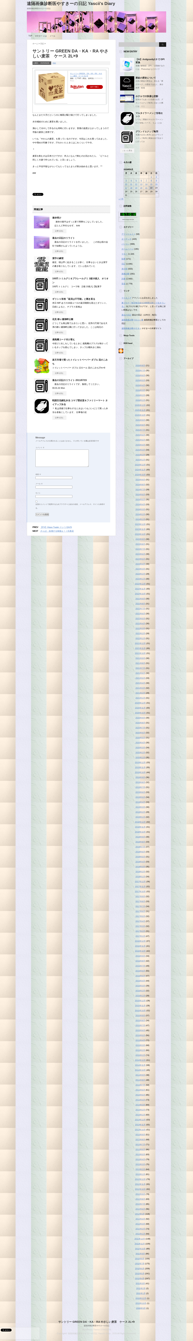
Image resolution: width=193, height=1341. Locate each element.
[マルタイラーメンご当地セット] (127, 124)
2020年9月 (140, 718)
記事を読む (59, 231)
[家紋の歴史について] (127, 89)
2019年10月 (140, 772)
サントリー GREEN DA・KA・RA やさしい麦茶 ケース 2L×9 (96, 1321)
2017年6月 (140, 911)
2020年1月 (140, 757)
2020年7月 (140, 728)
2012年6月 (140, 1209)
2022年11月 (140, 589)
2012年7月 (140, 1204)
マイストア (126, 298)
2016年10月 (140, 951)
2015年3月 (140, 1045)
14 (146, 184)
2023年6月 (140, 554)
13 (141, 184)
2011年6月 (139, 1268)
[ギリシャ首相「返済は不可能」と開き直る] (41, 311)
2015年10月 (140, 1010)
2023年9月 (140, 539)
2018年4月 (140, 862)
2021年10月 (140, 653)
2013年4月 (140, 1159)
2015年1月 (140, 1055)
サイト (38, 493)
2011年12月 (140, 1239)
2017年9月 (140, 896)
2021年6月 (140, 673)
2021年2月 (140, 693)
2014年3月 (140, 1105)
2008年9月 (141, 1308)
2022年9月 (140, 599)
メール (52, 36)
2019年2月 (140, 812)
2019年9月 (140, 777)
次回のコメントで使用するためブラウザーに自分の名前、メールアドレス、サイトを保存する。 (70, 506)
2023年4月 (140, 564)
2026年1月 (140, 400)
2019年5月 (140, 797)
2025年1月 (140, 460)
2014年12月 (140, 1060)
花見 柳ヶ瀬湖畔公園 (62, 319)
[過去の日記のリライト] (41, 247)
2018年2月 (140, 871)
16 (156, 184)
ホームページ (127, 249)
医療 (123, 259)
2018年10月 (140, 832)
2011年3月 (140, 1283)
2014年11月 (140, 1065)
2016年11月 (140, 946)
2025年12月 (140, 405)
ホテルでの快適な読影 (147, 96)
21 (146, 188)
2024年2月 (140, 514)
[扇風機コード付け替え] (41, 352)
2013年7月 (140, 1144)
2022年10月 (140, 594)
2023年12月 (140, 524)
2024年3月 (140, 509)
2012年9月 (140, 1194)
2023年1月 (140, 579)
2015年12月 (140, 1000)
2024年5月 (140, 499)
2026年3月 (140, 390)
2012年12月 (140, 1179)
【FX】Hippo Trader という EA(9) (56, 527)
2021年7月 (140, 668)
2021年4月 (140, 683)
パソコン (125, 244)
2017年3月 (140, 926)
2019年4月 (140, 802)
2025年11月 (140, 410)
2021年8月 (140, 663)
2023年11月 (140, 529)
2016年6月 (140, 971)
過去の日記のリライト (63, 238)
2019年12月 (140, 762)
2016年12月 (140, 941)
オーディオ (126, 239)
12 (136, 184)
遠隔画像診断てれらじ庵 (132, 320)
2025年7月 (140, 430)
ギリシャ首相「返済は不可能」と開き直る (73, 299)
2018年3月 (140, 867)
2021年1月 (140, 698)
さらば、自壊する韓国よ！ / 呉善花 (57, 531)
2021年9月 (140, 658)
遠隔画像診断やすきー (131, 328)
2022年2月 (140, 633)
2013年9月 (140, 1134)
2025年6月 (140, 435)
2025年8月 (140, 425)
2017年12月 (140, 881)
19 (136, 188)
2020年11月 (140, 708)
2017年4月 (140, 921)
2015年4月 (140, 1040)
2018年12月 (140, 822)
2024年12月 (140, 465)
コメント (39, 448)
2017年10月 (140, 891)
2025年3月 (140, 450)
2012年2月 (140, 1229)
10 (126, 184)
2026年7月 (140, 370)
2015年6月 (140, 1030)
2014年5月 (140, 1095)
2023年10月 (140, 534)
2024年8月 (140, 484)
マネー (124, 254)
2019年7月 (140, 787)
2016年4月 (140, 981)
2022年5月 (140, 618)
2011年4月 (139, 1278)
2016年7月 (140, 966)
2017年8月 (140, 901)
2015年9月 (140, 1015)
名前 (38, 474)
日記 (54, 63)
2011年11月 (140, 1244)
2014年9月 (140, 1075)
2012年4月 (140, 1219)
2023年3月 (140, 569)
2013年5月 (140, 1154)
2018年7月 (140, 847)
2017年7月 (140, 906)
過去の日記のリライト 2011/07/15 (69, 380)
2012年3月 (140, 1224)
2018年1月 (140, 876)
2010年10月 (140, 1303)
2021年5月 (140, 678)
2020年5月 (140, 737)
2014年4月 (140, 1100)
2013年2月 (140, 1169)
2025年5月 (140, 440)
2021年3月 (140, 688)
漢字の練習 (58, 258)
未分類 (124, 269)
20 (141, 188)
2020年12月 (140, 703)
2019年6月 (140, 792)
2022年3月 (140, 628)
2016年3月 (140, 986)
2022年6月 (140, 613)
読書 (123, 279)
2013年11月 (140, 1125)
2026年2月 (140, 395)
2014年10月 (140, 1070)
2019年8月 (140, 782)
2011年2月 (141, 1288)
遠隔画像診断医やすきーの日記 (96, 1326)
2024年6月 (140, 494)
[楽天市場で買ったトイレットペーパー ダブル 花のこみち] (41, 372)
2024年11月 (140, 470)
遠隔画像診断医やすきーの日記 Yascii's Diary (71, 3)
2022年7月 (140, 608)
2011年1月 (141, 1293)
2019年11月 (140, 767)
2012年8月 (140, 1199)
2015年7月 (140, 1025)
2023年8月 (140, 544)
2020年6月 (140, 733)
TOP (30, 36)
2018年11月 (140, 827)
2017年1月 (140, 936)
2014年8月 (140, 1080)
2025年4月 (140, 445)
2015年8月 (140, 1020)
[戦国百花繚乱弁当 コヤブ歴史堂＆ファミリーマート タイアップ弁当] (41, 413)
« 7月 (121, 199)
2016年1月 (140, 996)
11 (131, 184)
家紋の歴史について (146, 78)
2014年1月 (140, 1115)
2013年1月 (140, 1174)
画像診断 (125, 274)
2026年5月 (140, 380)
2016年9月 (140, 956)
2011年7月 (139, 1263)
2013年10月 (140, 1129)
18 (131, 188)
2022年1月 (140, 638)
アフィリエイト (128, 234)
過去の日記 (126, 315)
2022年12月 (140, 584)
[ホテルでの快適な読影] (127, 101)
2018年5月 (140, 857)
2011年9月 (140, 1254)
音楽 (123, 284)
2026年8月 (140, 365)
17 (126, 188)
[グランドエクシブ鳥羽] (127, 143)
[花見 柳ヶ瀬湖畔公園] (41, 332)
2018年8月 (140, 842)
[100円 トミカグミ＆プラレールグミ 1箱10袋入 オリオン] (41, 291)
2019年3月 (140, 807)
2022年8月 (140, 604)
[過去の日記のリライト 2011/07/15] (41, 393)
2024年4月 (140, 504)
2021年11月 (140, 648)
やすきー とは (41, 36)
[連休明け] (41, 227)
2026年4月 (140, 385)
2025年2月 (140, 455)
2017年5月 (140, 916)
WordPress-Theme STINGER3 (96, 1329)
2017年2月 (140, 931)
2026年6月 (140, 375)
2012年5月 (140, 1214)
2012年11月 (140, 1184)
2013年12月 (140, 1120)
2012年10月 (140, 1189)
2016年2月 (140, 991)
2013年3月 (140, 1164)
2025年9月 (140, 420)
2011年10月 (140, 1249)
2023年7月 (140, 549)
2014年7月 (140, 1085)
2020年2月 (140, 752)
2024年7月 (140, 489)
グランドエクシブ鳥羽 (147, 131)
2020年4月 (140, 742)
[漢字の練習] (41, 271)
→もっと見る (127, 151)
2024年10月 (140, 475)
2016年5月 (140, 976)
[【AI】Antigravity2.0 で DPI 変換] (127, 71)
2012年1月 (140, 1234)
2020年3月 (140, 747)
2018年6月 (140, 852)
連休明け (56, 217)
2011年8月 (139, 1258)
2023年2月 (140, 574)
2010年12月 (140, 1298)
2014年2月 (140, 1110)
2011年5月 (139, 1273)
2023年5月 (140, 559)
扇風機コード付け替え (63, 339)
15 (151, 184)
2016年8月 (140, 961)
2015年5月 (140, 1035)
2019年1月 (140, 817)
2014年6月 (140, 1090)
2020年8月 (140, 723)
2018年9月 (140, 837)
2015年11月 (140, 1005)
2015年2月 (140, 1050)
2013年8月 (140, 1139)
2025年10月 (140, 415)
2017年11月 (140, 886)
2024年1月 (140, 519)
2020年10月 (140, 713)
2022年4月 (140, 623)
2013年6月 (140, 1149)
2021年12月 (140, 643)
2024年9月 (140, 479)
